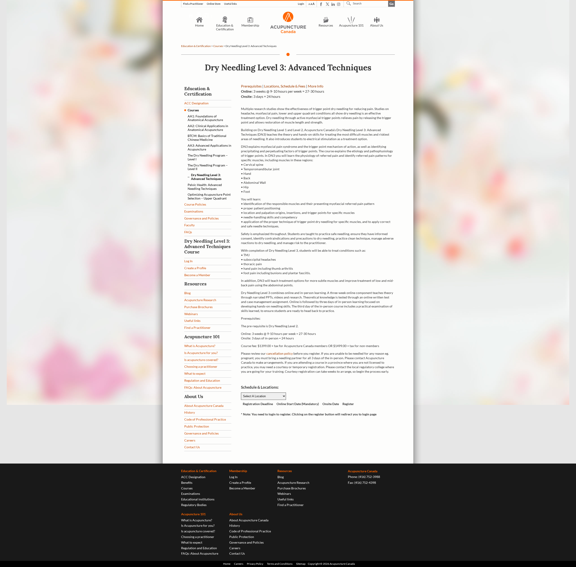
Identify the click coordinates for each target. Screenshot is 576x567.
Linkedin (333, 4)
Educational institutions (197, 499)
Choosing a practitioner (200, 366)
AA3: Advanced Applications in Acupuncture (209, 147)
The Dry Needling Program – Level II (208, 167)
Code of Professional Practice (205, 419)
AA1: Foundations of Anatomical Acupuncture (205, 118)
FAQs (188, 232)
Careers (189, 440)
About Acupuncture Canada (203, 406)
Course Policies (195, 204)
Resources (326, 25)
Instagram (339, 4)
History (189, 412)
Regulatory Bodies (194, 505)
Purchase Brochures (198, 307)
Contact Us (192, 447)
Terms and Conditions (279, 563)
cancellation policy (279, 353)
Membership (250, 25)
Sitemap (301, 563)
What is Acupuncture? (199, 346)
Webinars (191, 314)
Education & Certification (225, 27)
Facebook (322, 4)
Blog (187, 293)
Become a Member (197, 275)
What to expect (194, 373)
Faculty (189, 225)
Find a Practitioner (193, 3)
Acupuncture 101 (351, 25)
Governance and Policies (201, 218)
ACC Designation (196, 103)
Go (391, 4)
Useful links (230, 3)
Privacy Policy (255, 563)
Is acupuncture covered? (201, 360)
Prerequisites (251, 86)
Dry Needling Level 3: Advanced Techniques (206, 177)
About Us (376, 25)
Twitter (327, 4)
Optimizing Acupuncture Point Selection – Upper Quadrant (209, 196)
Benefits (186, 482)
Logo (288, 22)
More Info (315, 86)
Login (301, 3)
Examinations (193, 211)
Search (349, 3)
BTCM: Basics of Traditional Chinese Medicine (207, 137)
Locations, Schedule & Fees (284, 86)
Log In (188, 261)
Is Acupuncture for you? (201, 353)
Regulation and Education (202, 380)
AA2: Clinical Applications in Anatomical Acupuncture (208, 128)
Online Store (213, 3)
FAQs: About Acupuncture (202, 387)
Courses (218, 46)
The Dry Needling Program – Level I (208, 157)
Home (199, 25)
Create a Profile (195, 268)
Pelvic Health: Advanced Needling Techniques (205, 186)
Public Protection (196, 426)
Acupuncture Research (200, 300)
